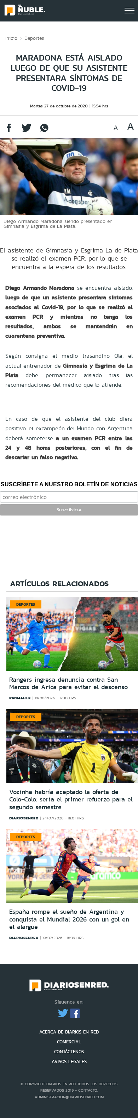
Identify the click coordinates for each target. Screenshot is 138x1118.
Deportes (34, 38)
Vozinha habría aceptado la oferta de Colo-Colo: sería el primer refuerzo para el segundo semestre (71, 799)
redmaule (20, 698)
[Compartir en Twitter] (26, 131)
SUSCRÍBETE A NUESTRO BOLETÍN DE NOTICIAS (69, 484)
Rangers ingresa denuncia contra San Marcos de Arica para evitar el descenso (68, 683)
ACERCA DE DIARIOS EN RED (69, 1032)
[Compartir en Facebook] (9, 131)
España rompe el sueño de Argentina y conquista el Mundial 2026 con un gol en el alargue (69, 919)
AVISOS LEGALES (69, 1061)
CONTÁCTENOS (69, 1051)
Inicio (11, 38)
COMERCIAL (69, 1041)
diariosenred (23, 818)
